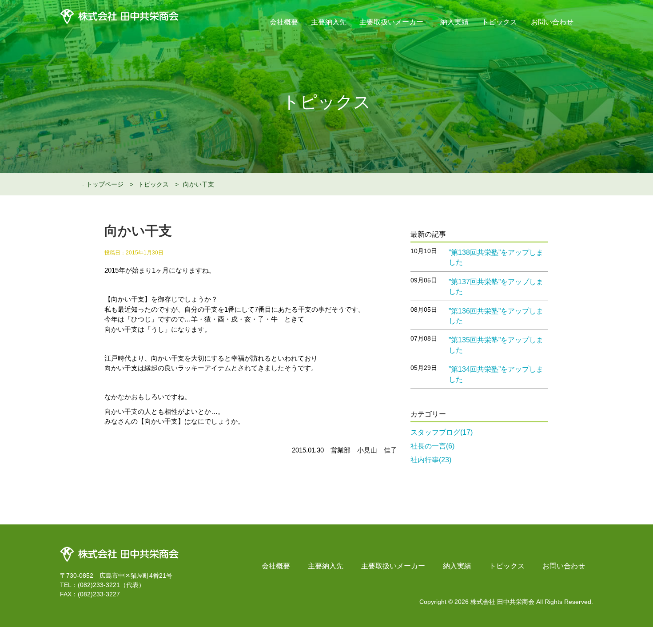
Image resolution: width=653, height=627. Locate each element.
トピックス (499, 22)
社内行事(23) (430, 460)
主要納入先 (328, 22)
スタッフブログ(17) (441, 432)
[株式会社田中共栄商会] (119, 549)
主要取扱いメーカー (392, 22)
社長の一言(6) (432, 446)
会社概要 (284, 22)
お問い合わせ (552, 22)
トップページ (104, 184)
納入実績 (454, 22)
